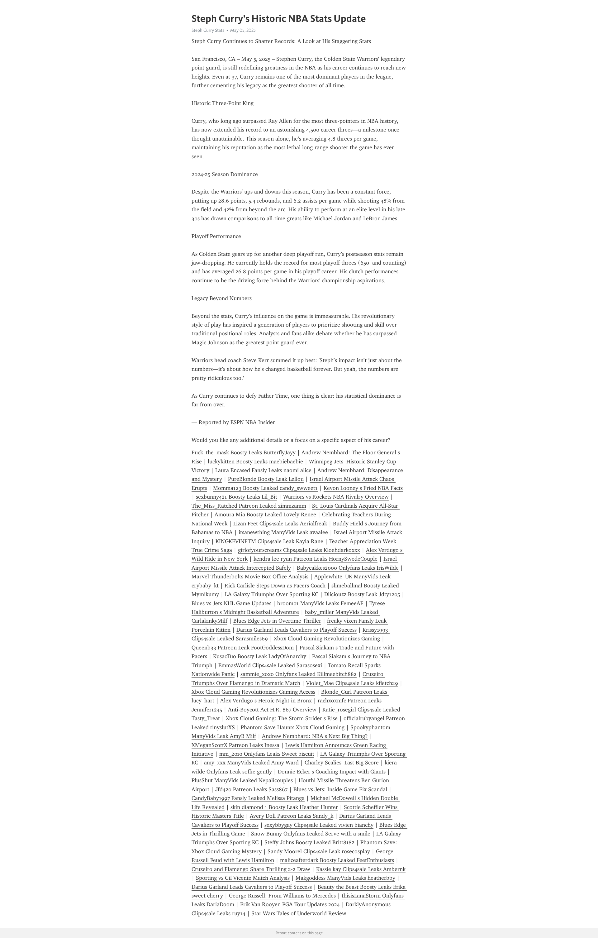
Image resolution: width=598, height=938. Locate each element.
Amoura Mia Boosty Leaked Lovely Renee (265, 514)
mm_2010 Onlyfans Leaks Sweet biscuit (266, 753)
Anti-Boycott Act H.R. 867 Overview (272, 709)
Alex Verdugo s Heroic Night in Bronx (266, 700)
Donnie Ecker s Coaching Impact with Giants (332, 771)
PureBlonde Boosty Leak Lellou (266, 479)
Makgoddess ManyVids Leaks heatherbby (345, 877)
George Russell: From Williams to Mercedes (282, 895)
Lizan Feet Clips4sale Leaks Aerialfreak (280, 523)
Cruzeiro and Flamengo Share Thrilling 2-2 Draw (251, 869)
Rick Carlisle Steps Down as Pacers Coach (275, 585)
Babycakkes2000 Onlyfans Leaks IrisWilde (348, 567)
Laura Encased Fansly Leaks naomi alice (263, 470)
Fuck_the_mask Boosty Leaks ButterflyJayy (244, 452)
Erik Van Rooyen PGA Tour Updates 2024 (290, 904)
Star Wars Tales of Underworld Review (298, 913)
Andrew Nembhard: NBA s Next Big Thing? (315, 736)
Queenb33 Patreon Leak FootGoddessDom (243, 647)
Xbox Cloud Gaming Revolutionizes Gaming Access (253, 691)
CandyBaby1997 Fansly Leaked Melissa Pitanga (248, 798)
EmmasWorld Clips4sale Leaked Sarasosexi (270, 665)
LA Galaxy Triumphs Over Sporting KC (271, 594)
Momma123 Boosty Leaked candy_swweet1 (265, 488)
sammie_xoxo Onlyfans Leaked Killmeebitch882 (298, 674)
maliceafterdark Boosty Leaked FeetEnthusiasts (337, 860)
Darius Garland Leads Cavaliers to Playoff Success (296, 629)
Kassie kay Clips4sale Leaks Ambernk (361, 869)
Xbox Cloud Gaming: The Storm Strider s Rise (282, 718)
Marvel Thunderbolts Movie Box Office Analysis (250, 576)
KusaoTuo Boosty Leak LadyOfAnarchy (259, 656)
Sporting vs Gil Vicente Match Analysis (243, 877)
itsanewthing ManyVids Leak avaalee (283, 532)
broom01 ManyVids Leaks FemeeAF (320, 603)
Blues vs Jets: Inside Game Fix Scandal (340, 789)
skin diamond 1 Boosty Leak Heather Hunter (284, 807)
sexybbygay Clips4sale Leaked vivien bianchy (318, 824)
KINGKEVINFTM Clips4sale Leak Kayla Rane (269, 541)
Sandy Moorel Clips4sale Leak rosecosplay (319, 851)
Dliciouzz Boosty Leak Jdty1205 (362, 594)
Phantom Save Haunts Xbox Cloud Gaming (292, 727)
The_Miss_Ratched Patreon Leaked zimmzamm (249, 505)
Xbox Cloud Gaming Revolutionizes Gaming (327, 638)
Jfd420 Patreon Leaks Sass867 (251, 789)
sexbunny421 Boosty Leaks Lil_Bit (236, 496)
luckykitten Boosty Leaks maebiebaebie (255, 461)
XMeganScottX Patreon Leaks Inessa (235, 745)
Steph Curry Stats (208, 30)
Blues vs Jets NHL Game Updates (231, 603)
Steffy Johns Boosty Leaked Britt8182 (309, 842)
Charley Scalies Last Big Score (342, 762)
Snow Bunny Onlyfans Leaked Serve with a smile (310, 833)
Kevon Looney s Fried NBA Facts (363, 488)
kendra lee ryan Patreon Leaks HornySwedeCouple (315, 558)
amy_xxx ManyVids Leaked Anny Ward (251, 762)
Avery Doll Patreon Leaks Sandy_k (291, 815)
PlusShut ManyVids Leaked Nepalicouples (242, 780)
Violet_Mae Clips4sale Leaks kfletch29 (352, 683)
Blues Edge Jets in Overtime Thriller (277, 620)
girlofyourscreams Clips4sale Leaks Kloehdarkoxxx (299, 550)
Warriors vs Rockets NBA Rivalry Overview (336, 496)
